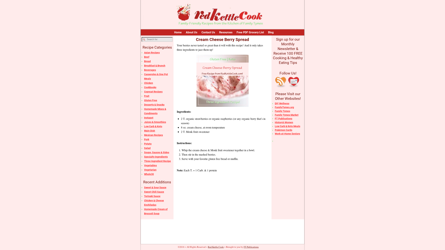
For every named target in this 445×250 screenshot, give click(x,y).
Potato (148, 143)
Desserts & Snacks (154, 104)
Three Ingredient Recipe (157, 161)
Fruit (146, 96)
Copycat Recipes (153, 91)
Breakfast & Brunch (154, 65)
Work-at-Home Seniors (287, 133)
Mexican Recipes (153, 135)
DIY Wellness (282, 103)
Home (178, 32)
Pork (146, 139)
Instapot (148, 117)
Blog (271, 32)
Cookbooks (150, 87)
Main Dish (149, 130)
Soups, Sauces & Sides (156, 152)
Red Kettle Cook (216, 246)
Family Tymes (282, 111)
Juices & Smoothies (155, 122)
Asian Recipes (152, 52)
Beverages (150, 70)
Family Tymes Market (286, 115)
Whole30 (149, 174)
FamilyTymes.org (284, 107)
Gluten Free (150, 100)
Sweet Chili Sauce (154, 191)
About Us (191, 32)
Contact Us (208, 32)
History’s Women (284, 122)
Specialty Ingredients (156, 156)
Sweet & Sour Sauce (155, 187)
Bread (147, 61)
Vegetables (150, 165)
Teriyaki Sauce (152, 196)
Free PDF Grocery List (250, 32)
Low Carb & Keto (153, 126)
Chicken (148, 83)
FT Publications (283, 118)
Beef (146, 57)
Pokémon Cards (283, 130)
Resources (225, 32)
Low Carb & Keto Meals (287, 126)
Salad (147, 148)
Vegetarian (150, 169)
